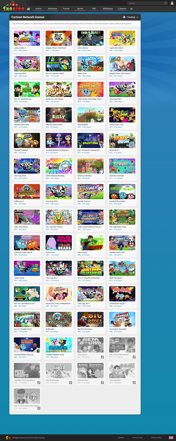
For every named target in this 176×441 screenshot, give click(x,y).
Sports (80, 8)
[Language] (171, 438)
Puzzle (66, 8)
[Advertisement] (75, 424)
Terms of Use (137, 438)
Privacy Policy (156, 438)
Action (38, 8)
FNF (94, 8)
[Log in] (172, 3)
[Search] (165, 3)
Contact (121, 438)
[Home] (28, 9)
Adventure (52, 8)
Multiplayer (108, 8)
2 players (122, 8)
